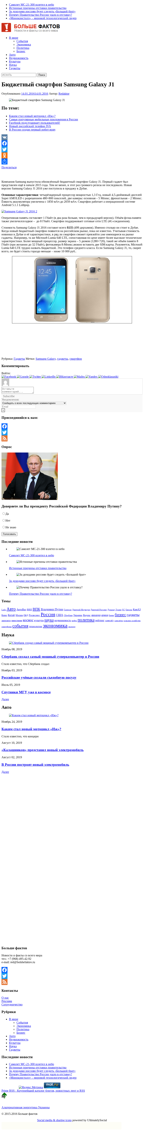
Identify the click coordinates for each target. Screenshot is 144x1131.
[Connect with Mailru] (80, 376)
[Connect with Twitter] (35, 376)
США (59, 615)
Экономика (23, 44)
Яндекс (87, 615)
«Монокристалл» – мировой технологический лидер (42, 18)
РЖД (26, 615)
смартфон (76, 358)
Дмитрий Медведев (81, 610)
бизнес (120, 614)
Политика (22, 47)
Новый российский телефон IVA (30, 126)
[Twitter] (72, 149)
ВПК (36, 609)
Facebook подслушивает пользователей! (34, 122)
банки (111, 615)
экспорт (71, 626)
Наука (13, 64)
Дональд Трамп (114, 609)
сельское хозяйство (132, 620)
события (20, 625)
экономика (55, 625)
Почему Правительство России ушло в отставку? (40, 14)
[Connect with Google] (23, 376)
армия (104, 615)
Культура (14, 61)
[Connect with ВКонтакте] (65, 376)
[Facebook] (72, 143)
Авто (12, 54)
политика (86, 619)
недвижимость (62, 620)
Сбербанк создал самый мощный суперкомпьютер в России (50, 657)
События (22, 41)
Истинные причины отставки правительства (37, 8)
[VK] (72, 137)
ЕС (123, 609)
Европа (129, 610)
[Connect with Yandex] (92, 376)
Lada (4, 609)
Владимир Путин (52, 609)
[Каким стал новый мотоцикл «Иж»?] (33, 715)
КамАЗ (137, 609)
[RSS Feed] (72, 438)
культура (39, 620)
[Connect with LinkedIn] (49, 376)
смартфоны (7, 627)
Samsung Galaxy (46, 358)
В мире (13, 37)
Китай (11, 615)
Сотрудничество (12, 1004)
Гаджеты (14, 68)
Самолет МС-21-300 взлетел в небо (31, 4)
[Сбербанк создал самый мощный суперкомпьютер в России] (48, 642)
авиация (95, 615)
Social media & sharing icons (54, 1120)
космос (28, 620)
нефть (74, 621)
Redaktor (63, 93)
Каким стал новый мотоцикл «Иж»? (32, 116)
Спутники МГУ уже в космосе (26, 692)
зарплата (6, 620)
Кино (4, 615)
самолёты (118, 621)
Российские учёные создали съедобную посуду (39, 677)
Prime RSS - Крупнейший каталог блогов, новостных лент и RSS (43, 1090)
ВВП (29, 609)
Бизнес (20, 51)
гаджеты (62, 358)
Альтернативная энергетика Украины (26, 1107)
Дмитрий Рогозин (99, 610)
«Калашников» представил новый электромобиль (43, 750)
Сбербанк (68, 615)
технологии (35, 626)
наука (49, 620)
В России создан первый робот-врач (32, 129)
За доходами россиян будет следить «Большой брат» (42, 11)
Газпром (67, 609)
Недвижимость (18, 58)
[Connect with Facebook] (9, 376)
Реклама (7, 1001)
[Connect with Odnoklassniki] (108, 376)
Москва (19, 615)
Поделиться (9, 167)
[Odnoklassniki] (72, 155)
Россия (48, 614)
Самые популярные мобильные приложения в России (43, 119)
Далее (5, 699)
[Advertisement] (45, 174)
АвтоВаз (21, 609)
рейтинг (99, 620)
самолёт (109, 620)
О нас (5, 997)
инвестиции (16, 620)
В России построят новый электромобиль (35, 765)
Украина (77, 615)
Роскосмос (34, 615)
